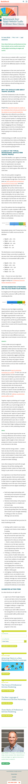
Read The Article (7, 703)
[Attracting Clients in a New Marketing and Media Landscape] (12, 666)
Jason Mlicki (6, 37)
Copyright (14, 776)
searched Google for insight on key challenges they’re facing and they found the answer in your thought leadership (13, 110)
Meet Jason (5, 763)
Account (14, 779)
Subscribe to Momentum (9, 646)
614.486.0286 (12, 782)
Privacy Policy (14, 774)
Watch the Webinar (7, 690)
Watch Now (5, 673)
